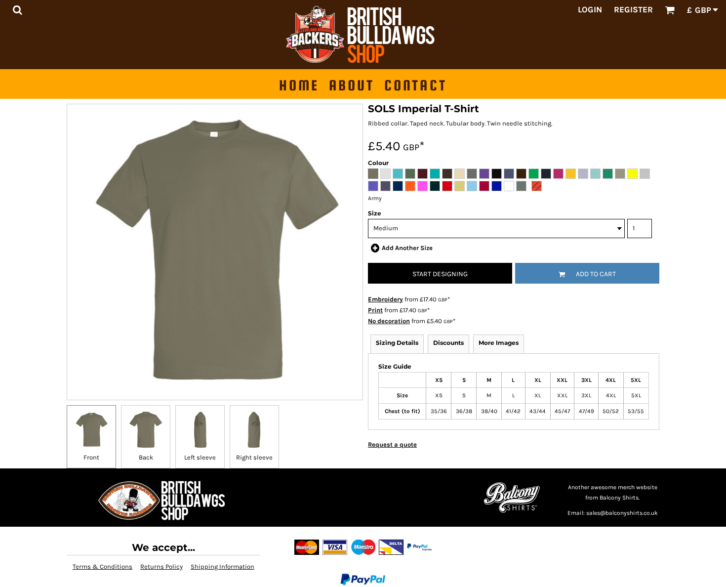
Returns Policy (161, 566)
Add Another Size (407, 248)
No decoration (389, 321)
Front (91, 457)
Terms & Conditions (102, 566)
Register (633, 9)
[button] (17, 10)
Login (590, 9)
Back (146, 457)
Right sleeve (254, 457)
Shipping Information (222, 566)
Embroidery (385, 299)
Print (375, 310)
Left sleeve (200, 457)
